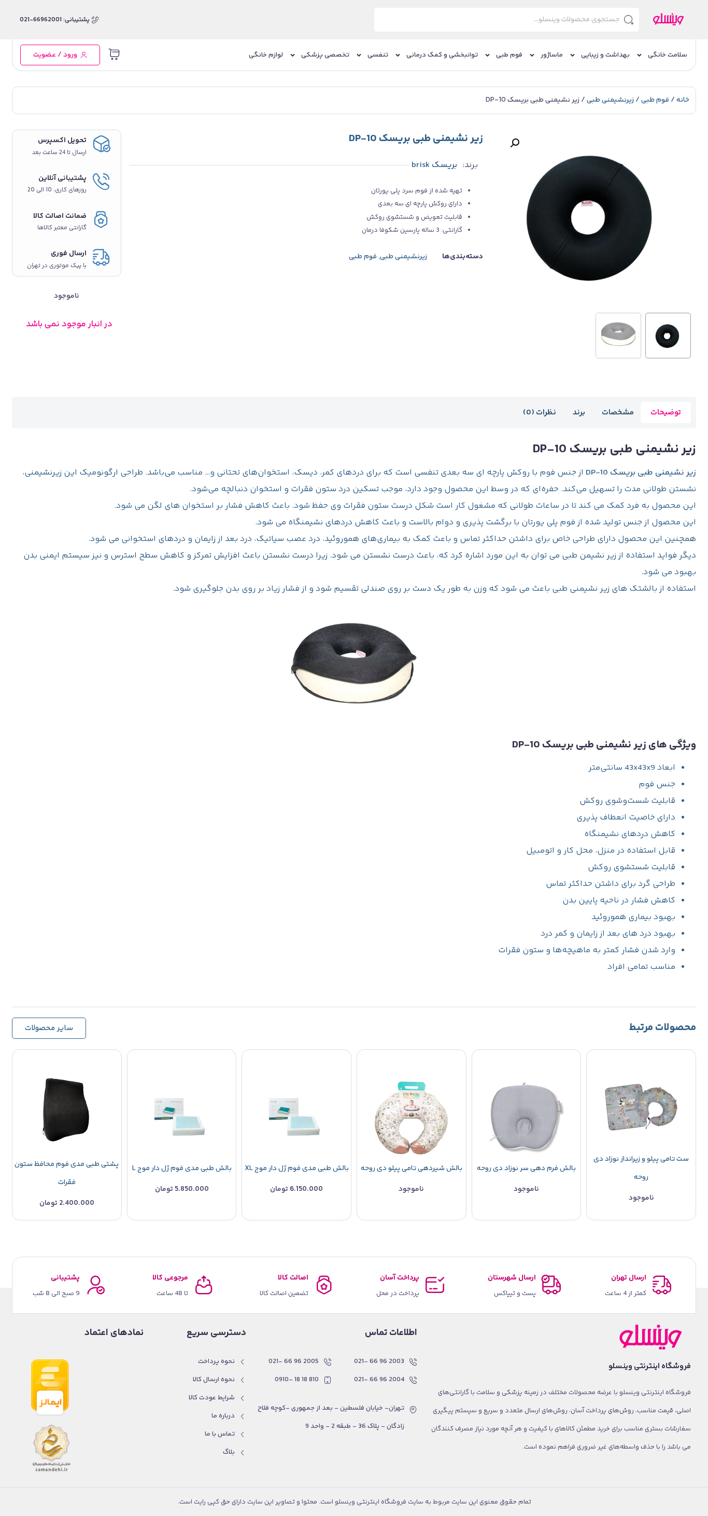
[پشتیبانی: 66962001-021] (95, 20)
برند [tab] (579, 413)
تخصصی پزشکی (325, 55)
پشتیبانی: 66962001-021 (55, 20)
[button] (514, 143)
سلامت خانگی (667, 55)
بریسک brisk (434, 165)
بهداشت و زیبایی (605, 55)
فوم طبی (509, 55)
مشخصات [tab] (618, 413)
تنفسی (377, 55)
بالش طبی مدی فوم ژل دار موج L (182, 1168)
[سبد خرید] (114, 54)
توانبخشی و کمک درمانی (442, 55)
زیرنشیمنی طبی (610, 100)
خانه (682, 100)
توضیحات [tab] (665, 413)
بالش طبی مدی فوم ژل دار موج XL (297, 1168)
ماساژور (552, 55)
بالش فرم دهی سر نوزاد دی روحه (526, 1168)
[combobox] (506, 20)
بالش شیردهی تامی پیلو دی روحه (411, 1168)
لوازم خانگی (266, 55)
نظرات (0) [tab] (539, 413)
